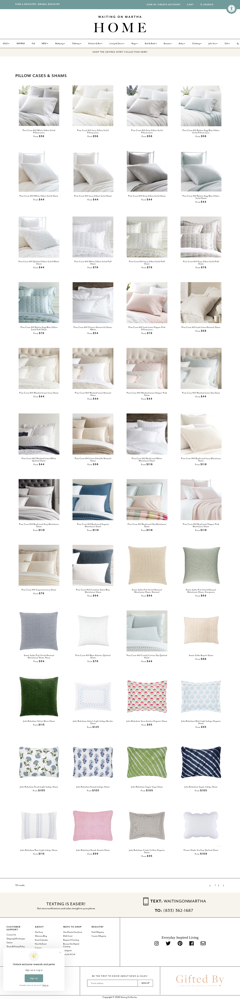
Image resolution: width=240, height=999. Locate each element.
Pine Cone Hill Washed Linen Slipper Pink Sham (147, 394)
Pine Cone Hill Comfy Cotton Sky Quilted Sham (147, 656)
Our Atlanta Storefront (72, 932)
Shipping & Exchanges (16, 938)
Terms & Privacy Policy (16, 946)
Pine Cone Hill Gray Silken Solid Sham (147, 196)
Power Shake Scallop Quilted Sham (201, 850)
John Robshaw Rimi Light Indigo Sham (38, 850)
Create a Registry (99, 936)
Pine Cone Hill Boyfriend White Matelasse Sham (147, 459)
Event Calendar (41, 940)
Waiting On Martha (128, 997)
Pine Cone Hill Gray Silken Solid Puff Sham (201, 262)
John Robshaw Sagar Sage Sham (147, 787)
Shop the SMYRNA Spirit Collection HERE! (120, 52)
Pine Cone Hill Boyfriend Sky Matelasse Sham (147, 525)
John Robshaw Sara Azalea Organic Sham (147, 721)
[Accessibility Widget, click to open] (231, 8)
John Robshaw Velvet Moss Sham (39, 721)
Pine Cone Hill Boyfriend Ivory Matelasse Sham (201, 459)
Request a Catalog (71, 940)
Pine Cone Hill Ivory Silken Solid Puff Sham (147, 262)
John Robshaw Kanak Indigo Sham (93, 787)
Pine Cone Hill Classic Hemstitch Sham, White (93, 328)
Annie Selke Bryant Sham (201, 655)
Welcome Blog (41, 936)
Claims (10, 942)
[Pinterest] (180, 943)
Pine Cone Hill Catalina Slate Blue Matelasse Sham (93, 590)
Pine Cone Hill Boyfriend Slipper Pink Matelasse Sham (201, 525)
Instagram (67, 950)
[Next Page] (222, 885)
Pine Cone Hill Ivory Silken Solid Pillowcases (93, 131)
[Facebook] (191, 943)
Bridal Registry (49, 4)
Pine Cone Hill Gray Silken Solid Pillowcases (147, 131)
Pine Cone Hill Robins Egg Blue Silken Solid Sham (201, 197)
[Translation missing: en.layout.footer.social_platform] (203, 943)
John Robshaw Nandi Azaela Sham (93, 850)
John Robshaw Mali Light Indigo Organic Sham (201, 722)
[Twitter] (168, 943)
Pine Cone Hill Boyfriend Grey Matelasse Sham (39, 525)
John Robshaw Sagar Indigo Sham (201, 787)
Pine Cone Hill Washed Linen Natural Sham (93, 394)
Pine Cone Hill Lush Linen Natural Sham (201, 327)
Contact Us (11, 934)
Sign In (151, 4)
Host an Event (41, 944)
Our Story (39, 932)
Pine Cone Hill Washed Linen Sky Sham (201, 393)
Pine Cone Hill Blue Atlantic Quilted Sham (93, 656)
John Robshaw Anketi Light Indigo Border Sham (93, 722)
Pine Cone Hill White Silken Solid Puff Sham (93, 262)
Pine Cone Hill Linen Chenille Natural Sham (93, 459)
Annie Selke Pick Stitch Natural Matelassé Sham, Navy (39, 656)
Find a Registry (25, 4)
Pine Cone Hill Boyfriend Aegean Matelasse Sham (93, 525)
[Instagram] (156, 943)
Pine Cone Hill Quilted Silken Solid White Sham (39, 262)
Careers (38, 947)
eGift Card (67, 936)
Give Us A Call (69, 954)
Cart (190, 5)
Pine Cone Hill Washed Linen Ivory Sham (39, 393)
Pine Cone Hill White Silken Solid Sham (39, 196)
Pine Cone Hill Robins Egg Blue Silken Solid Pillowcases (201, 131)
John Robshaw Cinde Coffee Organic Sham (147, 851)
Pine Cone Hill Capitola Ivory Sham (39, 589)
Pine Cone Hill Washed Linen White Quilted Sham (39, 459)
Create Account (169, 4)
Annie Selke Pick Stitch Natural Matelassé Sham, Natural (147, 590)
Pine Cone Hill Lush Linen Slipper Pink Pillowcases (147, 328)
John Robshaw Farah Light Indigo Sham (39, 787)
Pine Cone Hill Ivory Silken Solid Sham (93, 196)
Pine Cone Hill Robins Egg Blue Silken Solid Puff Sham (39, 328)
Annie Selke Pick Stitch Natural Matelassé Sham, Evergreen (201, 590)
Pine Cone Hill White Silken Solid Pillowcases (39, 131)
